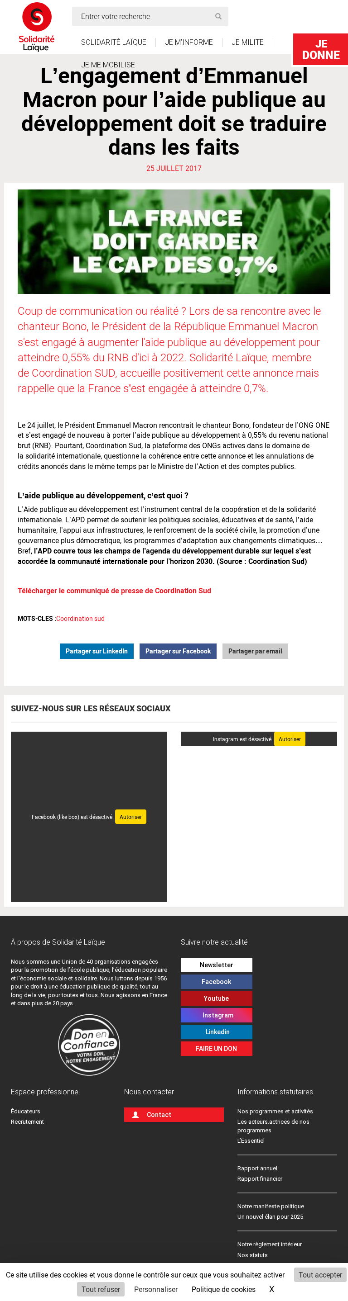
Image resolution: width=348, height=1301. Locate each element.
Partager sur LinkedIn (97, 651)
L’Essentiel (251, 1140)
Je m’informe (189, 42)
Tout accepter (320, 1274)
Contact (159, 1114)
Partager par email (255, 651)
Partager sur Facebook (178, 651)
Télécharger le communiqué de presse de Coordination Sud (114, 590)
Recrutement (27, 1121)
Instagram (216, 1015)
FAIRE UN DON (216, 1048)
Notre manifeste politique (270, 1206)
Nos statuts (252, 1255)
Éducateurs (25, 1111)
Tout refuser (101, 1289)
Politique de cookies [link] (224, 1289)
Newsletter (216, 965)
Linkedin (216, 1032)
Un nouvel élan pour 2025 (270, 1216)
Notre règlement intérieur (270, 1244)
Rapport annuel (257, 1168)
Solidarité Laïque (113, 42)
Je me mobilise (108, 65)
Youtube (216, 998)
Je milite (248, 42)
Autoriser (131, 816)
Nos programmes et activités (275, 1111)
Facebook (216, 981)
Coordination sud (80, 618)
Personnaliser (156, 1289)
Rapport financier (259, 1178)
